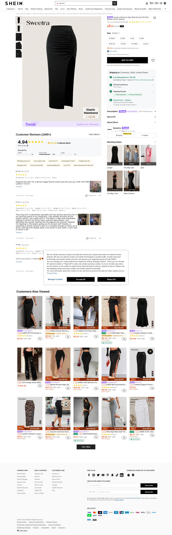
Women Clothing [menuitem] (36, 9)
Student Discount (22, 488)
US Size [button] (114, 33)
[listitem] (115, 155)
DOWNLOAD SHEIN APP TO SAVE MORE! (141, 470)
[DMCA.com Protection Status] (94, 520)
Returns (37, 476)
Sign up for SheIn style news (98, 481)
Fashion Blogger (22, 479)
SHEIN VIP (38, 490)
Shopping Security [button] (119, 91)
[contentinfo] (122, 514)
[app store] (128, 476)
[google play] (133, 476)
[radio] (112, 38)
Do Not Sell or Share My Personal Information (31, 525)
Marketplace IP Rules (24, 527)
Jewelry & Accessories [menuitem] (124, 9)
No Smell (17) (53, 161)
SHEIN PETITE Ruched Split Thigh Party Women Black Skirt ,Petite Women (30, 333)
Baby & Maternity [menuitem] (155, 9)
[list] (106, 475)
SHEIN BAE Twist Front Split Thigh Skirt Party (114, 333)
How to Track (39, 485)
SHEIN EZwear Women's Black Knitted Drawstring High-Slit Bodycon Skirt (58, 331)
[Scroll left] (162, 9)
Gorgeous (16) (21, 165)
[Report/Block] (99, 195)
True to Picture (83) (36, 165)
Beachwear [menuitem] (49, 9)
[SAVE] (153, 60)
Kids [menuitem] (56, 9)
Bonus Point (56, 479)
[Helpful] (86, 195)
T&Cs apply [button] (117, 87)
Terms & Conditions (54, 525)
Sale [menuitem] (26, 9)
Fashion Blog (21, 493)
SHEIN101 (20, 490)
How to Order (39, 482)
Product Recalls (57, 482)
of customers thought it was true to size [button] (123, 48)
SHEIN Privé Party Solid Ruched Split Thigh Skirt (86, 331)
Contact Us (55, 474)
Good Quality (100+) (68, 161)
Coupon (54, 485)
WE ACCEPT (91, 508)
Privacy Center (21, 522)
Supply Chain (21, 482)
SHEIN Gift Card (57, 488)
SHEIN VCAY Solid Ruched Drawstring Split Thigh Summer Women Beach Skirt (142, 432)
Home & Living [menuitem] (110, 9)
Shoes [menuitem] (81, 9)
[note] (57, 327)
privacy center (119, 500)
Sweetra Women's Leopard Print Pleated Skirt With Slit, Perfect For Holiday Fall (30, 434)
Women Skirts (61, 13)
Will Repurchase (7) (23, 161)
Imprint (53, 527)
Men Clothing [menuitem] (71, 9)
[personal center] (146, 3)
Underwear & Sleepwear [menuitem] (93, 9)
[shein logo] (13, 3)
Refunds (37, 479)
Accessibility (45, 527)
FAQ (53, 490)
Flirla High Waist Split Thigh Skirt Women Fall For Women (114, 432)
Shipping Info (39, 474)
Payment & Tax (57, 476)
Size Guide (38, 488)
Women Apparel (26, 13)
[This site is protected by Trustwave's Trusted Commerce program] (89, 520)
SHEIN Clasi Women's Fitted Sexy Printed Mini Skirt (86, 382)
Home (18, 13)
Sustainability (21, 476)
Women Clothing (38, 13)
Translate (19, 186)
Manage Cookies (51, 522)
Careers (19, 485)
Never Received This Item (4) (83, 165)
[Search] (114, 3)
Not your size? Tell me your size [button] (117, 54)
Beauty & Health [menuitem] (140, 9)
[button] (160, 3)
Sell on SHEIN (39, 493)
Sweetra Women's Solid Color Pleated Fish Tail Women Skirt (142, 333)
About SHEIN (21, 474)
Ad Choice (61, 527)
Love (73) (67, 165)
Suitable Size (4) (84, 161)
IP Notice (36, 527)
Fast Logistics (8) (39, 161)
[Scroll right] (165, 9)
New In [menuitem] (20, 9)
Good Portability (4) (53, 165)
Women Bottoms (50, 13)
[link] (151, 3)
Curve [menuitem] (62, 9)
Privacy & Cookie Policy (132, 498)
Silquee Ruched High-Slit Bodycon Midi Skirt (58, 385)
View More (86, 447)
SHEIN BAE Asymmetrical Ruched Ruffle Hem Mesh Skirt (114, 385)
